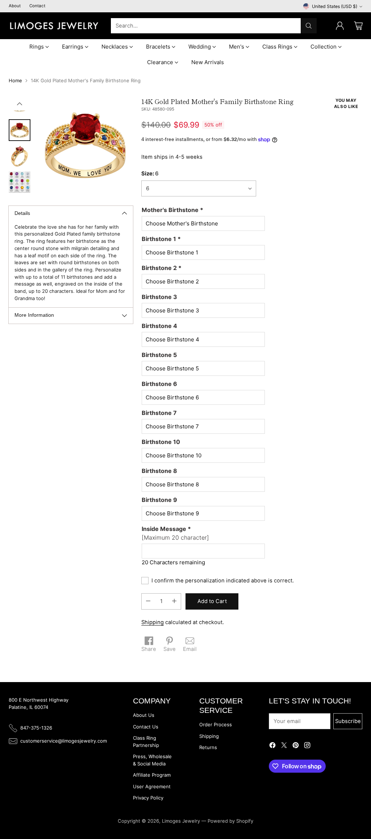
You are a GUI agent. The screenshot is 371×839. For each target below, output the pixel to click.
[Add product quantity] (174, 601)
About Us (143, 715)
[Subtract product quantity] (148, 601)
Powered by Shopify (230, 821)
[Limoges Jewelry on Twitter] (284, 746)
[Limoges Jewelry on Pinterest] (295, 746)
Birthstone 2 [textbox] (162, 267)
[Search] (309, 25)
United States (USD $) (334, 6)
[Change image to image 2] (19, 130)
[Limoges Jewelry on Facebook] (272, 746)
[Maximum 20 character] (175, 533)
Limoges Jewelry (181, 821)
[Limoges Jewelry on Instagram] (307, 746)
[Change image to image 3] (19, 156)
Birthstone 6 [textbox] (159, 383)
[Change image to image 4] (19, 182)
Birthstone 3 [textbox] (159, 296)
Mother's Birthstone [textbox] (172, 209)
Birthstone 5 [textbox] (159, 354)
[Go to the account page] (340, 26)
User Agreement (152, 786)
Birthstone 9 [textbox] (159, 499)
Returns (208, 747)
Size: (150, 173)
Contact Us (145, 727)
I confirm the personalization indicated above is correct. (222, 580)
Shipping (152, 622)
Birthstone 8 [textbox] (159, 470)
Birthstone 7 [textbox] (159, 412)
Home (15, 80)
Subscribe (348, 721)
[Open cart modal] (358, 26)
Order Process (215, 724)
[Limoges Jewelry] (54, 25)
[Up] (19, 104)
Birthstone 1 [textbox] (161, 238)
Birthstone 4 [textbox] (159, 325)
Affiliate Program (152, 775)
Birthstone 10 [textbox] (161, 441)
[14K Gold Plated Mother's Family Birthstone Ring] (85, 145)
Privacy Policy (148, 798)
